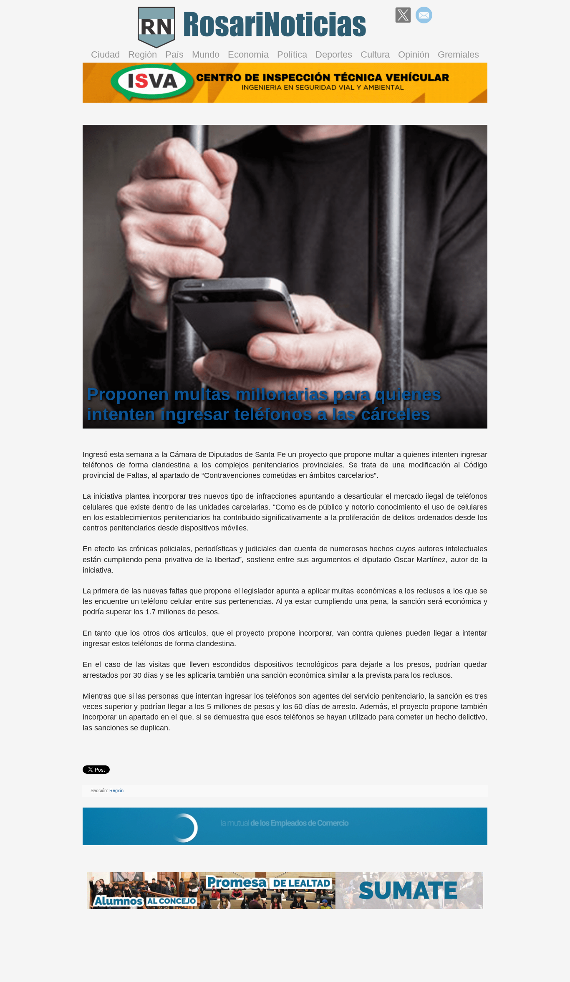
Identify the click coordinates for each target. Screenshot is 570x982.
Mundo (205, 54)
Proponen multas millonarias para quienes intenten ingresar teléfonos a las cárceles (264, 404)
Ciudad (105, 54)
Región (142, 54)
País (174, 54)
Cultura (375, 54)
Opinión (413, 54)
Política (292, 54)
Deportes (333, 54)
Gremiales (458, 54)
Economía (248, 54)
